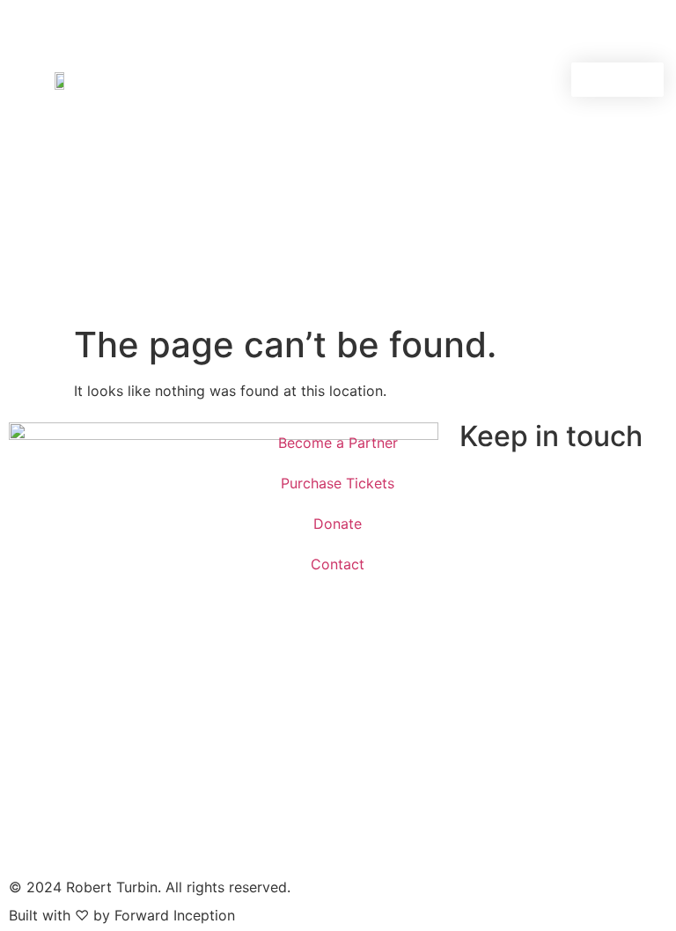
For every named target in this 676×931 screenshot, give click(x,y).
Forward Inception (174, 915)
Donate (337, 523)
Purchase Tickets (337, 483)
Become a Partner (338, 442)
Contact (337, 564)
